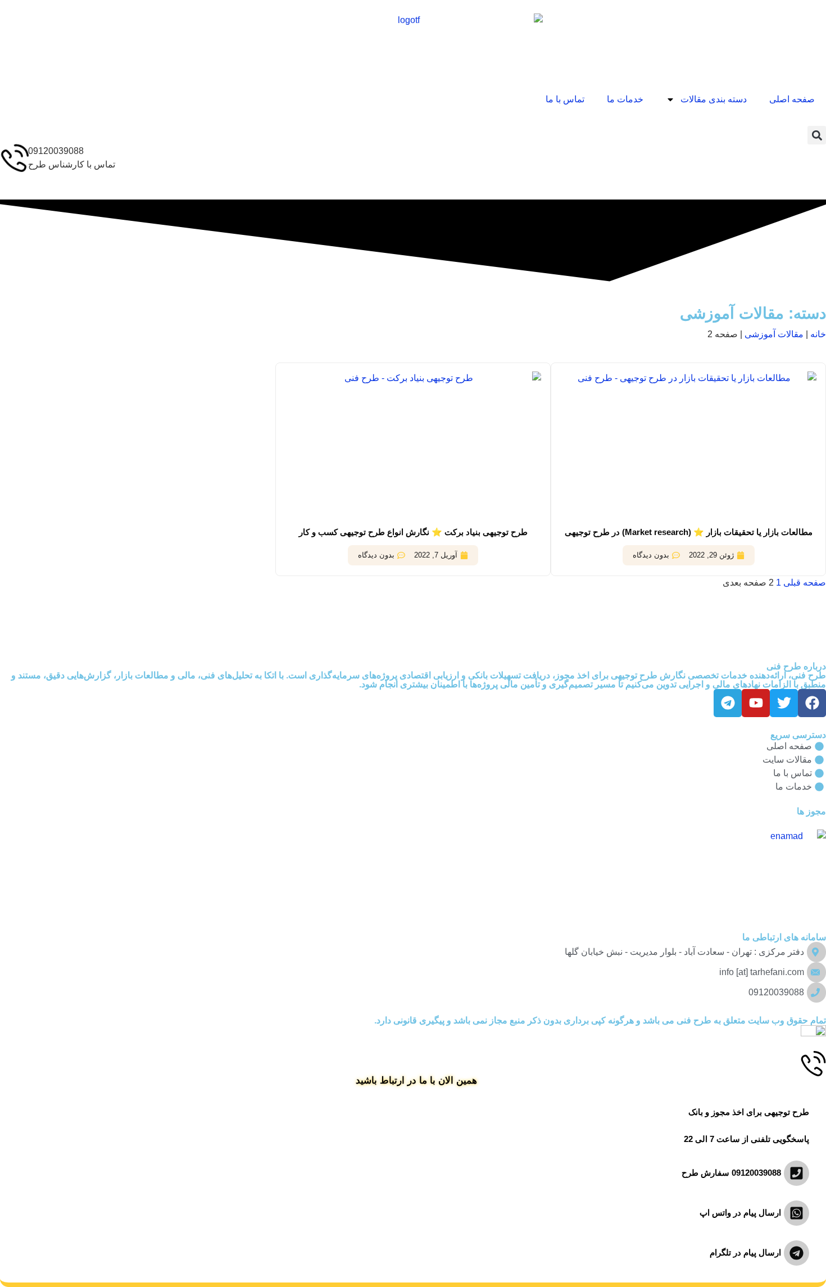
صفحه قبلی (804, 582)
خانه (818, 334)
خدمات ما (625, 99)
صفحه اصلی (792, 99)
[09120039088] (14, 158)
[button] (816, 135)
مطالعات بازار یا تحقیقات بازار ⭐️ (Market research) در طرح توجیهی (689, 532)
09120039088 (56, 151)
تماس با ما (565, 99)
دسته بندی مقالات (713, 99)
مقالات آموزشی (774, 334)
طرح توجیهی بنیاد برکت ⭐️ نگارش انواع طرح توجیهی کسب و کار (413, 532)
